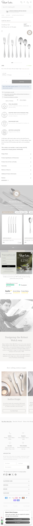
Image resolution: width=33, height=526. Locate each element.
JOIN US (8, 266)
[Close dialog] (31, 252)
